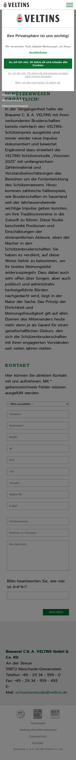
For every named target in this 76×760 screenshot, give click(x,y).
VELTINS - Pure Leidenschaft (16, 5)
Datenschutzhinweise (15, 105)
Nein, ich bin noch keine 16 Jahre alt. (38, 82)
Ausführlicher (38, 52)
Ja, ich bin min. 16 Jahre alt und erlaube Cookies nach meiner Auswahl (38, 75)
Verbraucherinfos (12, 100)
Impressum (9, 94)
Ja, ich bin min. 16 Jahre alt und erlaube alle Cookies (38, 64)
